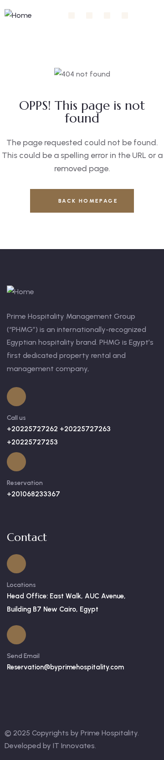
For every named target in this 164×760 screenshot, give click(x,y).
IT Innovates (74, 745)
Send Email (23, 656)
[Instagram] (89, 15)
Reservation (25, 483)
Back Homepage (87, 201)
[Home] (18, 15)
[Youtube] (125, 15)
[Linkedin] (107, 15)
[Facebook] (71, 15)
